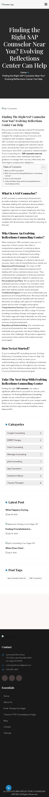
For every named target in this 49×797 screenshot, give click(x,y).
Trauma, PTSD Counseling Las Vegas (20, 714)
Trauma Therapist (24, 483)
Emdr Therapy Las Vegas (15, 708)
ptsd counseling (24, 461)
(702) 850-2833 (12, 669)
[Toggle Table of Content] (42, 167)
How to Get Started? (13, 179)
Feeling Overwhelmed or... (18, 529)
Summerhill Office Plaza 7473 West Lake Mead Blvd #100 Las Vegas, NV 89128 (19, 658)
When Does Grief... (15, 548)
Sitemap (7, 733)
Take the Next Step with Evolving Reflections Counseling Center (22, 182)
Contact (7, 727)
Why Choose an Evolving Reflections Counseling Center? (23, 174)
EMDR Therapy (24, 440)
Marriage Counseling (24, 454)
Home (24, 72)
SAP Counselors (35, 578)
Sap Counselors (24, 468)
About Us (8, 702)
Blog (6, 720)
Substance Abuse (24, 476)
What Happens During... (17, 510)
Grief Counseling (24, 447)
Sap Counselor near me (16, 578)
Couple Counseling (24, 433)
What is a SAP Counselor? (14, 171)
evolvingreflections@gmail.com (18, 665)
